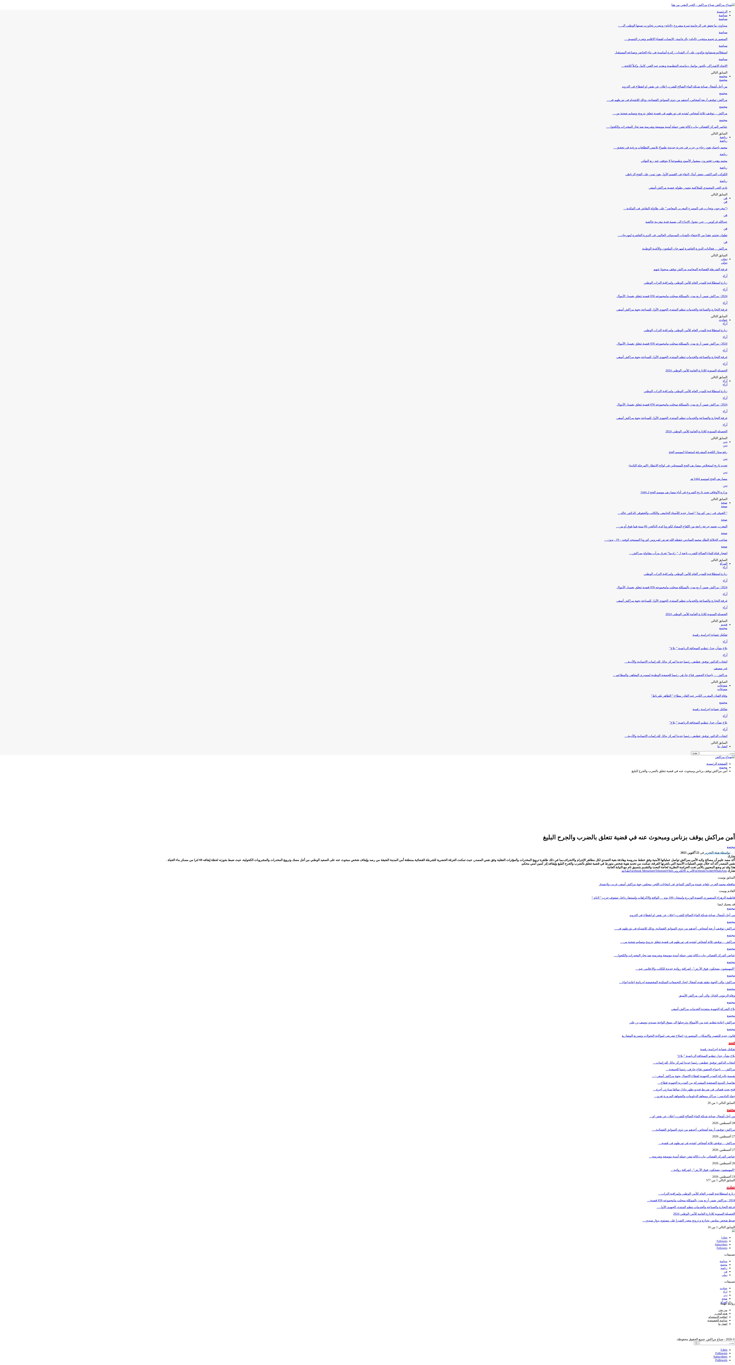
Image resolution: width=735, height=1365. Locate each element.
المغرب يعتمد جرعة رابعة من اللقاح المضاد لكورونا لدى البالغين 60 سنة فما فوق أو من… (671, 526)
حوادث (723, 319)
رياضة (723, 137)
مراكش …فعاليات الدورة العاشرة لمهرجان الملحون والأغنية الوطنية (684, 248)
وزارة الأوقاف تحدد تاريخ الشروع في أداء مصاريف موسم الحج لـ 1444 (683, 492)
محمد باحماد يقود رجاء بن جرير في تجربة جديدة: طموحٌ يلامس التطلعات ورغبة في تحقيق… (670, 147)
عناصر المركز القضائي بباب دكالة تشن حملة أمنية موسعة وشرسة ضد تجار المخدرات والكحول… (666, 126)
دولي (724, 259)
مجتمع (723, 76)
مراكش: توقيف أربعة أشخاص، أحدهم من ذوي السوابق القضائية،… (693, 1129)
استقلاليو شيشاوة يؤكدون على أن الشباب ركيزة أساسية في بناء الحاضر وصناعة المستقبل (671, 52)
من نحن (722, 1310)
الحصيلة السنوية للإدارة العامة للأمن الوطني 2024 (696, 370)
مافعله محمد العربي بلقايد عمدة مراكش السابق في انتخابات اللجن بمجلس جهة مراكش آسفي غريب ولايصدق (667, 884)
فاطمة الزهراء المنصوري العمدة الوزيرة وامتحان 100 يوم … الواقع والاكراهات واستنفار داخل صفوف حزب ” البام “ (663, 897)
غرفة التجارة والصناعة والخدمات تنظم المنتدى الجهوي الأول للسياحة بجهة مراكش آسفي (671, 309)
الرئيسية (722, 11)
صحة (724, 502)
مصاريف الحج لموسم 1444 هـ (708, 478)
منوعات (722, 685)
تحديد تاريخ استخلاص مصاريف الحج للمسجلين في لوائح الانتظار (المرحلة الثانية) (678, 465)
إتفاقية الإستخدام (717, 1317)
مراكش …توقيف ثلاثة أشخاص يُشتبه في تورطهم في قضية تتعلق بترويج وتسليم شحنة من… (669, 113)
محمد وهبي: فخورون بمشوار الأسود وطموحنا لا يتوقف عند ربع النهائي (684, 160)
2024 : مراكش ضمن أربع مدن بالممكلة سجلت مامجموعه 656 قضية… (691, 1200)
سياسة (723, 15)
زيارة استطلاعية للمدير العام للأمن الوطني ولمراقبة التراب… (696, 1193)
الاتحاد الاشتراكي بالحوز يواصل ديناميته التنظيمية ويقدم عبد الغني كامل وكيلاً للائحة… (674, 65)
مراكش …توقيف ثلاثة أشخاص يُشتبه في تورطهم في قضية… (696, 1143)
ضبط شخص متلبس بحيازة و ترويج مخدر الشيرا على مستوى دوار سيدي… (689, 1220)
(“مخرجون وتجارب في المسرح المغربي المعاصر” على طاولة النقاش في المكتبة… (675, 208)
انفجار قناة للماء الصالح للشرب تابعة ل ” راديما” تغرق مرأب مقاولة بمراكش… (678, 553)
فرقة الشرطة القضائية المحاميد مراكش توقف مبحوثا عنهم (690, 269)
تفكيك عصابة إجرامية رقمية (710, 634)
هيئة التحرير (720, 1313)
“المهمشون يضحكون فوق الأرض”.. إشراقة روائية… (703, 1170)
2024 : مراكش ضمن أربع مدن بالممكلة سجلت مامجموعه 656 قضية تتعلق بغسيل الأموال (672, 296)
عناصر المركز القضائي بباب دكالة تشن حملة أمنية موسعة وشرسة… (692, 1156)
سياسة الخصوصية (717, 1320)
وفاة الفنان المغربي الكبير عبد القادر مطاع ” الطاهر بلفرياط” (689, 695)
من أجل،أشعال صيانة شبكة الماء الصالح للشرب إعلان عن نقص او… (692, 1116)
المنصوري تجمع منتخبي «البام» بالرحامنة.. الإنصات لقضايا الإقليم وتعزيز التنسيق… (675, 39)
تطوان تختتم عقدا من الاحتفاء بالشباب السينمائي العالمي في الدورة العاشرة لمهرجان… (672, 235)
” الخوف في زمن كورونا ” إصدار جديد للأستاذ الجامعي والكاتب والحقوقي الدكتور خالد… (672, 513)
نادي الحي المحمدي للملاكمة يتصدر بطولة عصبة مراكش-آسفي (688, 187)
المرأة (723, 563)
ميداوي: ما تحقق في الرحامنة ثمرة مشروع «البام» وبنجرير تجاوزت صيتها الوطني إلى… (672, 25)
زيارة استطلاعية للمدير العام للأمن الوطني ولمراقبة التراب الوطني (685, 282)
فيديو (724, 624)
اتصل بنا (722, 746)
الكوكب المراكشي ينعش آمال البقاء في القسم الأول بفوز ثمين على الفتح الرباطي (676, 174)
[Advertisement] (367, 803)
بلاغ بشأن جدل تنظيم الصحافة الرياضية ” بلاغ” (698, 648)
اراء (725, 1291)
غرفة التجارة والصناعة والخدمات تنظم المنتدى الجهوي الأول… (696, 1207)
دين (725, 441)
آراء (725, 276)
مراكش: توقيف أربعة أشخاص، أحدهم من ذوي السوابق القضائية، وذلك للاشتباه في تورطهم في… (667, 100)
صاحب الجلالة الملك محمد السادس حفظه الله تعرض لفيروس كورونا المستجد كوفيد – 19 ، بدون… (665, 539)
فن (725, 198)
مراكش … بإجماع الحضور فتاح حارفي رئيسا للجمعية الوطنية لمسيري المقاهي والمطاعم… (670, 675)
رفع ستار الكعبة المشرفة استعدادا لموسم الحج (698, 452)
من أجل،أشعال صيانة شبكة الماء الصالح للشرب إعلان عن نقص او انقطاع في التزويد (674, 86)
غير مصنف (720, 668)
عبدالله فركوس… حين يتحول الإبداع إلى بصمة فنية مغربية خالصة (686, 221)
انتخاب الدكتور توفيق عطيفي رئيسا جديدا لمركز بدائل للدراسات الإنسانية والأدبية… (676, 661)
